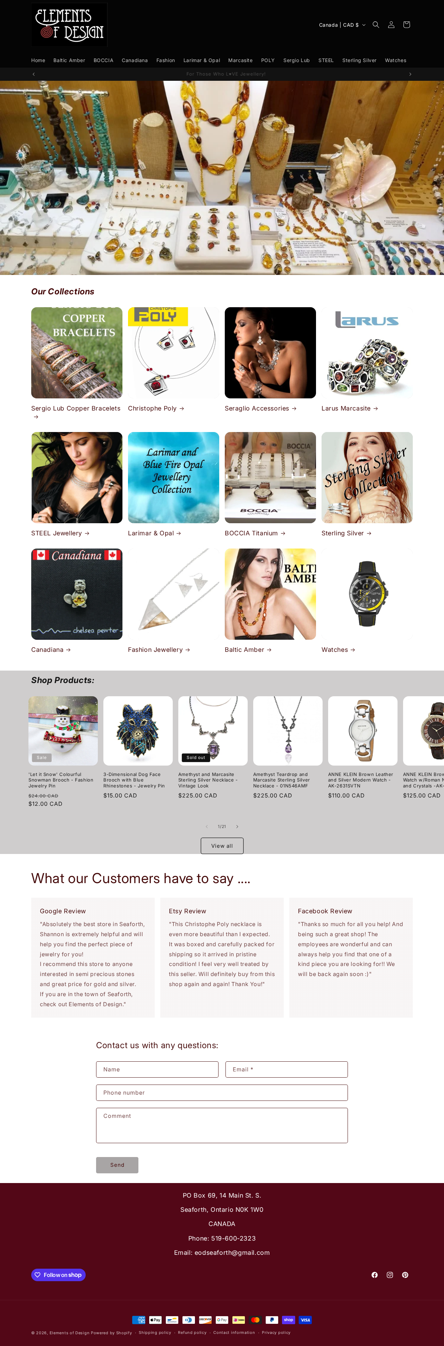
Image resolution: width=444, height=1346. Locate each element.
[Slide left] (206, 826)
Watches (335, 649)
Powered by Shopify (111, 1332)
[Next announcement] (410, 74)
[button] (376, 24)
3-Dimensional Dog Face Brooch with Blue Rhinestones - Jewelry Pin (134, 780)
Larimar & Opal (151, 533)
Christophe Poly (152, 408)
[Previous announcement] (33, 74)
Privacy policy (276, 1332)
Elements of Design (70, 1332)
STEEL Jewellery (56, 533)
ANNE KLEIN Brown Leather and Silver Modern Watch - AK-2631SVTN (360, 780)
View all (222, 846)
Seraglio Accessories (257, 408)
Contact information (234, 1332)
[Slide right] (237, 826)
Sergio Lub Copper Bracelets (75, 408)
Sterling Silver (343, 533)
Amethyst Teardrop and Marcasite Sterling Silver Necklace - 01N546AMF (281, 780)
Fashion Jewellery (155, 649)
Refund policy (192, 1332)
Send (117, 1165)
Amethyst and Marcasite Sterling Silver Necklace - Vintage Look (208, 780)
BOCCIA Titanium (251, 533)
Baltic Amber (244, 649)
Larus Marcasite (346, 408)
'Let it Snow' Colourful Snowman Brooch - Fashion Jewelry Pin (60, 780)
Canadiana (47, 649)
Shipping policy (155, 1332)
